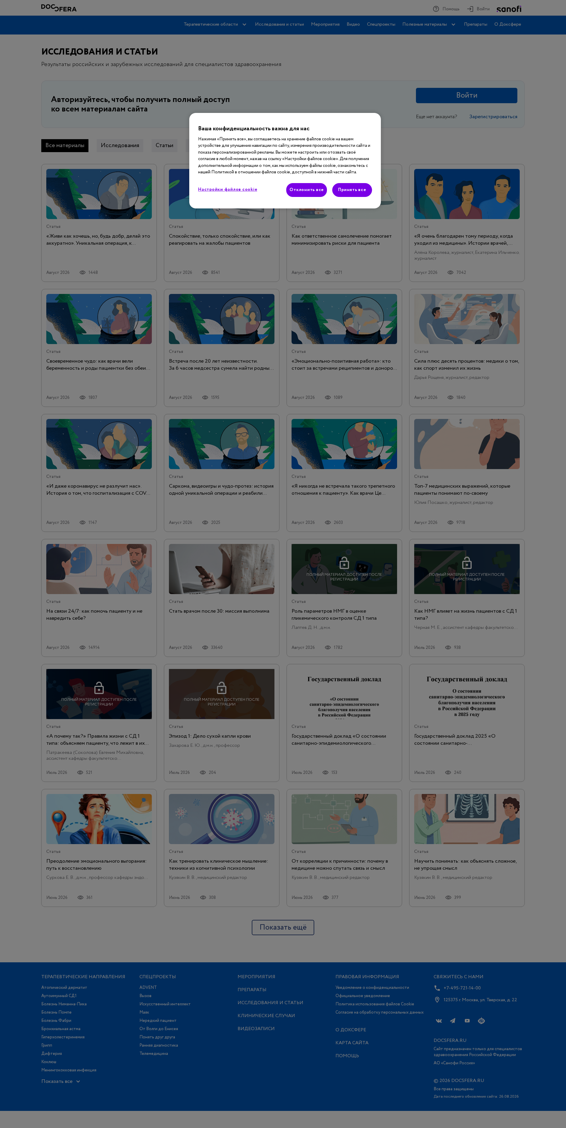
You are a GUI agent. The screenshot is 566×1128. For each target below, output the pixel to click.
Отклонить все (306, 190)
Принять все (352, 190)
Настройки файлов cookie (227, 189)
